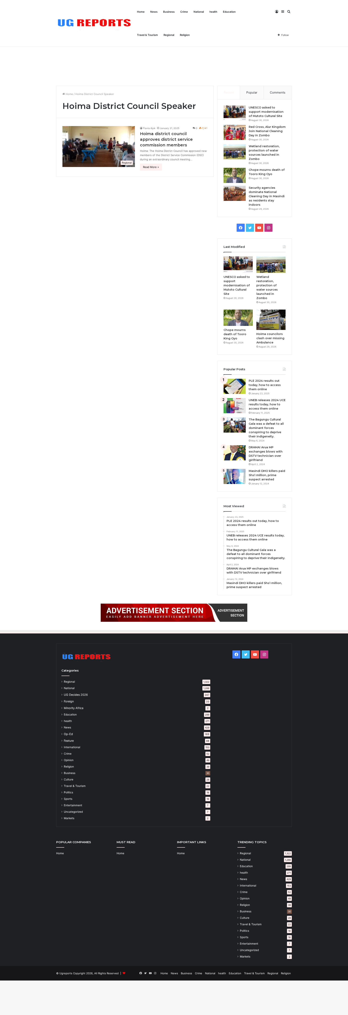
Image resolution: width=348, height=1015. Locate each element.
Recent (229, 92)
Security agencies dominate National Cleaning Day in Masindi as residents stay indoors (267, 196)
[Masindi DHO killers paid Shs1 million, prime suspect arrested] (235, 476)
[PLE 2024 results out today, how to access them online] (235, 386)
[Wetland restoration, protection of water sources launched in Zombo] (235, 151)
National (199, 11)
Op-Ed (68, 734)
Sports (68, 798)
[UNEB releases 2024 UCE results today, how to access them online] (235, 405)
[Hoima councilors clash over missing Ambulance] (271, 320)
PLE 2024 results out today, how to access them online (265, 385)
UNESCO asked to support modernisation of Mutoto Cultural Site (266, 112)
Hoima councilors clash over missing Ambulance (270, 338)
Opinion (69, 760)
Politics (68, 792)
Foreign (69, 701)
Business (169, 11)
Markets (69, 818)
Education (229, 11)
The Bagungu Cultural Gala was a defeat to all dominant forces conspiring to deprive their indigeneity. (266, 428)
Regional (169, 35)
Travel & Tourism (147, 35)
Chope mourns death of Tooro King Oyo (235, 334)
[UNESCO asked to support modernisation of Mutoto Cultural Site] (235, 113)
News (153, 11)
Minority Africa (73, 708)
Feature (69, 740)
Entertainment (73, 805)
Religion (185, 35)
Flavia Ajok (149, 128)
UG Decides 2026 (76, 694)
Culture (68, 779)
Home (141, 11)
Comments (277, 92)
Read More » (151, 167)
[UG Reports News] (95, 23)
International (72, 747)
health (213, 11)
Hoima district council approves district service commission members (166, 139)
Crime (184, 11)
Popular (251, 92)
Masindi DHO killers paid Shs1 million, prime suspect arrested (267, 475)
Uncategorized (73, 811)
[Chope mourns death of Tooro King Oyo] (235, 175)
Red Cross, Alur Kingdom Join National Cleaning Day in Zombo (267, 131)
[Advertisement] (174, 51)
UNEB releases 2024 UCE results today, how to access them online (267, 404)
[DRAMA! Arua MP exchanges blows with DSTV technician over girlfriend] (235, 452)
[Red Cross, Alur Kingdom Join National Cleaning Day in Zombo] (235, 132)
